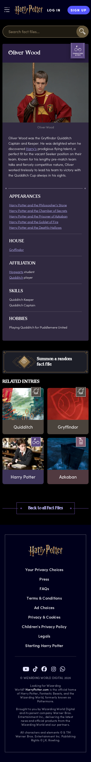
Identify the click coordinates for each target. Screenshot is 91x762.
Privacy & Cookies (44, 617)
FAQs (44, 588)
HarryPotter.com (37, 689)
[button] (45, 362)
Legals (44, 636)
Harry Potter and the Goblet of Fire (33, 222)
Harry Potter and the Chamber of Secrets (38, 210)
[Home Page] (29, 10)
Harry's (31, 148)
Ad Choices (44, 607)
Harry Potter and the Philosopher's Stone (38, 205)
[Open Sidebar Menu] (6, 9)
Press (44, 579)
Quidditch (16, 277)
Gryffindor (16, 249)
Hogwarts (16, 272)
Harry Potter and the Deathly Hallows (35, 227)
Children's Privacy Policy (44, 626)
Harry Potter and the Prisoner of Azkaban (38, 216)
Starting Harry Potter (44, 645)
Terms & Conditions (44, 598)
